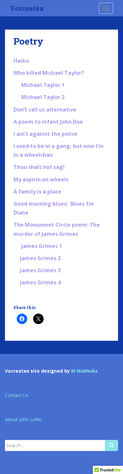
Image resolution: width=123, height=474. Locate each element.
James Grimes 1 (41, 246)
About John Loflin (23, 419)
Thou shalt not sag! (39, 167)
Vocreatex (27, 8)
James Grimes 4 (40, 282)
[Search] (111, 445)
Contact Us (17, 395)
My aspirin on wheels (41, 179)
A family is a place (37, 191)
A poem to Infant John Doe (48, 121)
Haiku (21, 60)
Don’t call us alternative (44, 109)
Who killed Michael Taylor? (48, 72)
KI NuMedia (84, 371)
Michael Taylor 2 (43, 97)
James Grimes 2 (40, 258)
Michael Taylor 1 (43, 85)
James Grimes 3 (40, 270)
